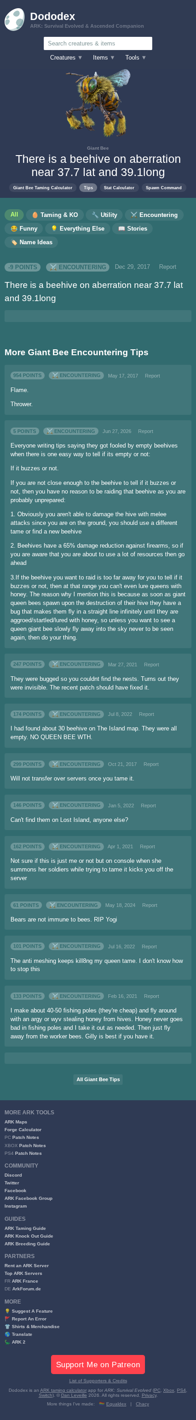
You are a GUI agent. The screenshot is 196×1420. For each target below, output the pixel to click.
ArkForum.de (26, 1288)
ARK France (25, 1281)
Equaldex (116, 1403)
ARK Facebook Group (28, 1198)
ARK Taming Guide (25, 1228)
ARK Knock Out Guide (29, 1236)
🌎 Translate (18, 1334)
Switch (45, 1395)
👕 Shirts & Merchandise (32, 1326)
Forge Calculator (23, 1129)
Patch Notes (25, 1137)
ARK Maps (16, 1121)
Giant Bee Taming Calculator (42, 187)
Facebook (15, 1190)
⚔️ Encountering (78, 267)
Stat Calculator (119, 187)
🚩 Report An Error (25, 1318)
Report (167, 267)
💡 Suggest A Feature (29, 1311)
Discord (13, 1175)
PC (157, 1390)
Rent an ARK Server (27, 1265)
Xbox (168, 1390)
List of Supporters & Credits (98, 1380)
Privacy (149, 1395)
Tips (88, 187)
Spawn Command (164, 187)
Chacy (142, 1403)
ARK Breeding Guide (27, 1243)
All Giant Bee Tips (98, 1079)
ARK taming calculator (63, 1390)
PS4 (181, 1390)
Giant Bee (98, 148)
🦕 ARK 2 (15, 1341)
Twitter (12, 1182)
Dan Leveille (74, 1395)
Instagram (16, 1206)
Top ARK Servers (23, 1273)
